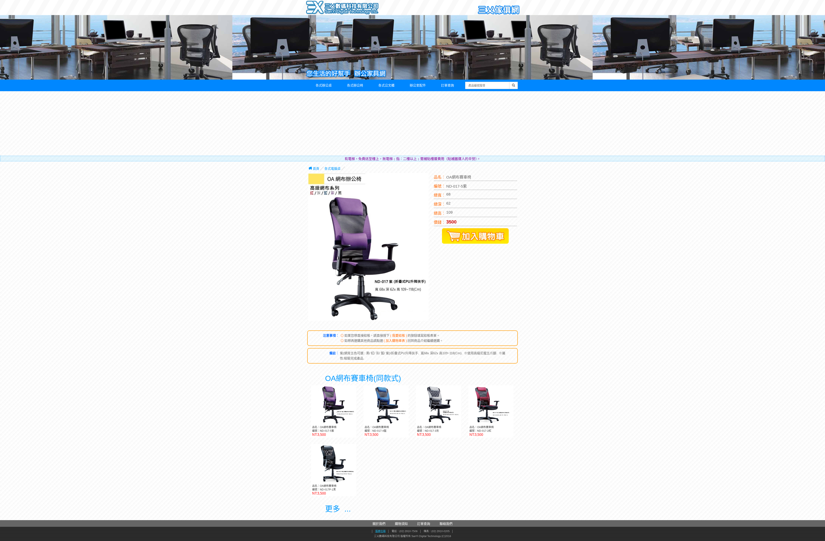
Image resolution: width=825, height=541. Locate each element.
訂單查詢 (447, 85)
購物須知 (401, 524)
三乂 (315, 7)
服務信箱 (380, 531)
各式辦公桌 (324, 85)
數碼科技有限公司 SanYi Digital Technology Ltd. (351, 8)
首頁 (316, 168)
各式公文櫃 (386, 85)
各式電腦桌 (332, 168)
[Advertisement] (412, 123)
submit (513, 87)
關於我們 (379, 524)
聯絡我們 (446, 524)
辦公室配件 (418, 85)
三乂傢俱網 (499, 10)
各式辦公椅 (355, 85)
